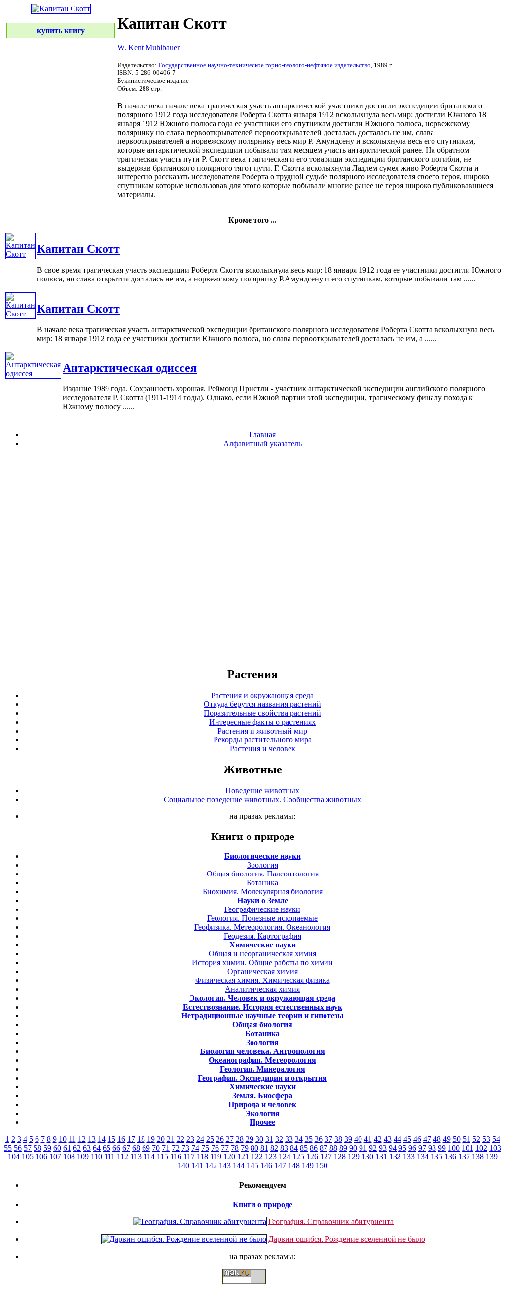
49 (447, 1139)
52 (476, 1139)
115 (162, 1157)
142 (211, 1165)
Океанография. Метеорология (262, 1060)
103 (495, 1148)
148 (294, 1165)
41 (368, 1139)
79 (245, 1148)
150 (321, 1165)
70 (156, 1148)
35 (309, 1139)
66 (116, 1148)
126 (312, 1157)
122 (257, 1157)
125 (298, 1157)
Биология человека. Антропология (262, 1051)
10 (63, 1139)
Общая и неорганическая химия (262, 953)
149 (308, 1165)
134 (423, 1157)
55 (8, 1148)
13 (92, 1139)
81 (264, 1148)
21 (171, 1139)
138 (478, 1157)
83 (284, 1148)
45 (407, 1139)
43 (388, 1139)
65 (106, 1148)
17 (131, 1139)
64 (97, 1148)
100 (454, 1148)
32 (279, 1139)
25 (210, 1139)
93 (383, 1148)
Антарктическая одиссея (130, 367)
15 (111, 1139)
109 (83, 1157)
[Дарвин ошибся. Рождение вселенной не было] (184, 1239)
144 (239, 1165)
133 (409, 1157)
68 (136, 1148)
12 (82, 1139)
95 (402, 1148)
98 (432, 1148)
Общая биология (262, 1024)
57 (28, 1148)
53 (486, 1139)
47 (427, 1139)
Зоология (262, 865)
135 (436, 1157)
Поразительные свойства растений (262, 713)
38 (338, 1139)
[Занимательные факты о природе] (243, 33)
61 (67, 1148)
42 (378, 1139)
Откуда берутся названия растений (262, 704)
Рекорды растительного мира (263, 739)
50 (457, 1139)
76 (215, 1148)
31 (269, 1139)
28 (240, 1139)
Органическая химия (262, 971)
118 (202, 1157)
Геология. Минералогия (262, 1069)
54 (496, 1139)
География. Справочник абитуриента (331, 1221)
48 (437, 1139)
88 (333, 1148)
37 (328, 1139)
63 (87, 1148)
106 (41, 1157)
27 (230, 1139)
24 (200, 1139)
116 (175, 1157)
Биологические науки (262, 856)
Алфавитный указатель (262, 443)
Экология (262, 1113)
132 (395, 1157)
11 (72, 1139)
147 (280, 1165)
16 (121, 1139)
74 (195, 1148)
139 (492, 1157)
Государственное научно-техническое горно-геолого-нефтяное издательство (264, 65)
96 (412, 1148)
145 (252, 1165)
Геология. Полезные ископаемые (262, 918)
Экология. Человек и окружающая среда (262, 998)
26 (220, 1139)
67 (126, 1148)
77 (225, 1148)
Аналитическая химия (262, 989)
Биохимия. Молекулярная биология (263, 891)
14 (102, 1139)
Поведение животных (262, 790)
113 (136, 1157)
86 (314, 1148)
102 (481, 1148)
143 (225, 1165)
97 (422, 1148)
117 (189, 1157)
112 (122, 1157)
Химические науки (262, 945)
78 (235, 1148)
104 (14, 1157)
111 (109, 1157)
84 (294, 1148)
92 (373, 1148)
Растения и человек (262, 748)
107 (55, 1157)
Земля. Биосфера (262, 1095)
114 (149, 1157)
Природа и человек (262, 1104)
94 (393, 1148)
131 (381, 1157)
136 (450, 1157)
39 (348, 1139)
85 (304, 1148)
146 (266, 1165)
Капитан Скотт (78, 249)
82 (274, 1148)
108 (69, 1157)
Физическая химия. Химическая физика (262, 980)
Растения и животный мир (262, 731)
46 (417, 1139)
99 (442, 1148)
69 (146, 1148)
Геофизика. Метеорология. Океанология (262, 927)
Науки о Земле (262, 900)
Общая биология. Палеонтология (263, 874)
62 (77, 1148)
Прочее (262, 1122)
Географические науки (262, 909)
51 (466, 1139)
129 (354, 1157)
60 (57, 1148)
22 (180, 1139)
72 (176, 1148)
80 (254, 1148)
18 (141, 1139)
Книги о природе (262, 1204)
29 (249, 1139)
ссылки (252, 1288)
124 (284, 1157)
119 (215, 1157)
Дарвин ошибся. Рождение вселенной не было (346, 1239)
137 (464, 1157)
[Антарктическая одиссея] (33, 373)
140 (183, 1165)
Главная (262, 434)
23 (190, 1139)
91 (363, 1148)
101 (467, 1148)
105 (28, 1157)
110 (96, 1157)
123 (271, 1157)
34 (299, 1139)
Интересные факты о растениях (262, 722)
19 (151, 1139)
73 (185, 1148)
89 (343, 1148)
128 (340, 1157)
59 (47, 1148)
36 (319, 1139)
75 (205, 1148)
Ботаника (262, 882)
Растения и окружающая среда (262, 695)
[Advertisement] (252, 557)
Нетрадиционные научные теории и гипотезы (262, 1016)
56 (18, 1148)
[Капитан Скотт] (20, 254)
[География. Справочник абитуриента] (199, 1221)
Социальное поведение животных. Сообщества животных (262, 799)
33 (289, 1139)
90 (353, 1148)
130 (367, 1157)
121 (243, 1157)
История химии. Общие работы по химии (262, 962)
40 (358, 1139)
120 (229, 1157)
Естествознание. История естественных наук (262, 1007)
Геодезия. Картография (262, 936)
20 (161, 1139)
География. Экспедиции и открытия (262, 1078)
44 (397, 1139)
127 (326, 1157)
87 (323, 1148)
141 (197, 1165)
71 (166, 1148)
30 (259, 1139)
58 (37, 1148)
